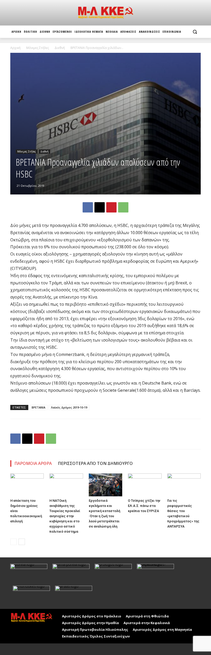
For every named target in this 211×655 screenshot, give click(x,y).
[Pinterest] (111, 207)
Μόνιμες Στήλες (37, 48)
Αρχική (15, 48)
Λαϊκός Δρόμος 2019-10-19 (69, 407)
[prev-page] (13, 542)
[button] (195, 32)
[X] (99, 207)
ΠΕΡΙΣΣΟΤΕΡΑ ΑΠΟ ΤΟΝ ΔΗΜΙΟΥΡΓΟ (95, 463)
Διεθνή (60, 48)
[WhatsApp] (123, 207)
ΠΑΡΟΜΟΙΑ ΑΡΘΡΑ (33, 463)
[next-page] (22, 542)
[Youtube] (26, 649)
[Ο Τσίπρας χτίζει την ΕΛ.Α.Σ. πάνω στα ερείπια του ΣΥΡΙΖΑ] (144, 485)
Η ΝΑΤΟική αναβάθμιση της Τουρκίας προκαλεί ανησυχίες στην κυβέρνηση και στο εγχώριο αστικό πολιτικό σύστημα (64, 516)
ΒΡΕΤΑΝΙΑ (38, 407)
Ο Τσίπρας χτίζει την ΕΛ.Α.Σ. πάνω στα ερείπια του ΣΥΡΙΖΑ (144, 506)
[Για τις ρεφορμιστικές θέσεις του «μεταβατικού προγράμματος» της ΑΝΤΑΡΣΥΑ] (184, 485)
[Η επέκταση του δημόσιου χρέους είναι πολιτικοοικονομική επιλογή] (27, 485)
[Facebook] (88, 207)
